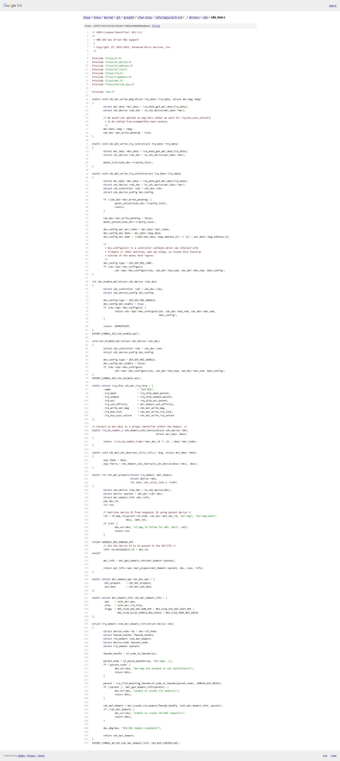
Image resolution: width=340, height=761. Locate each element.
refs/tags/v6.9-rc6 (168, 17)
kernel (108, 17)
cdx (205, 17)
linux (86, 17)
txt (325, 755)
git (118, 17)
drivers (194, 17)
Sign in (332, 5)
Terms (41, 755)
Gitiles (21, 755)
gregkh (129, 17)
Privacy (31, 755)
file (156, 25)
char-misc (144, 17)
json (333, 755)
